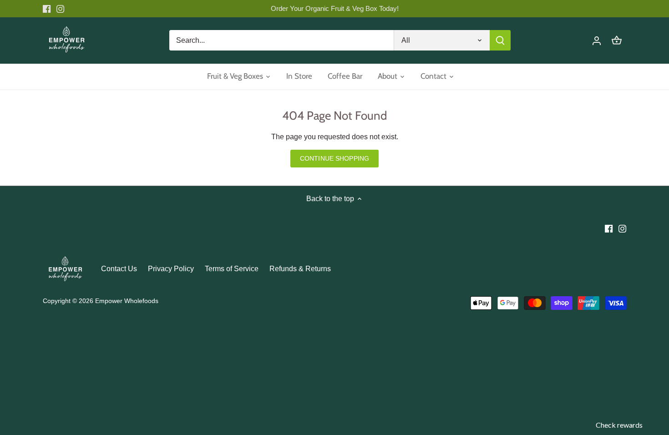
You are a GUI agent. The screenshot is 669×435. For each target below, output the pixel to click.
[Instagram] (60, 9)
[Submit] (499, 40)
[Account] (597, 40)
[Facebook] (47, 9)
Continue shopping (334, 158)
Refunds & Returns (300, 269)
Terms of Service (231, 269)
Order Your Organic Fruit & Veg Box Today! (335, 8)
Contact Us (119, 269)
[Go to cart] (616, 40)
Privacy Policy (171, 269)
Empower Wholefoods (126, 300)
